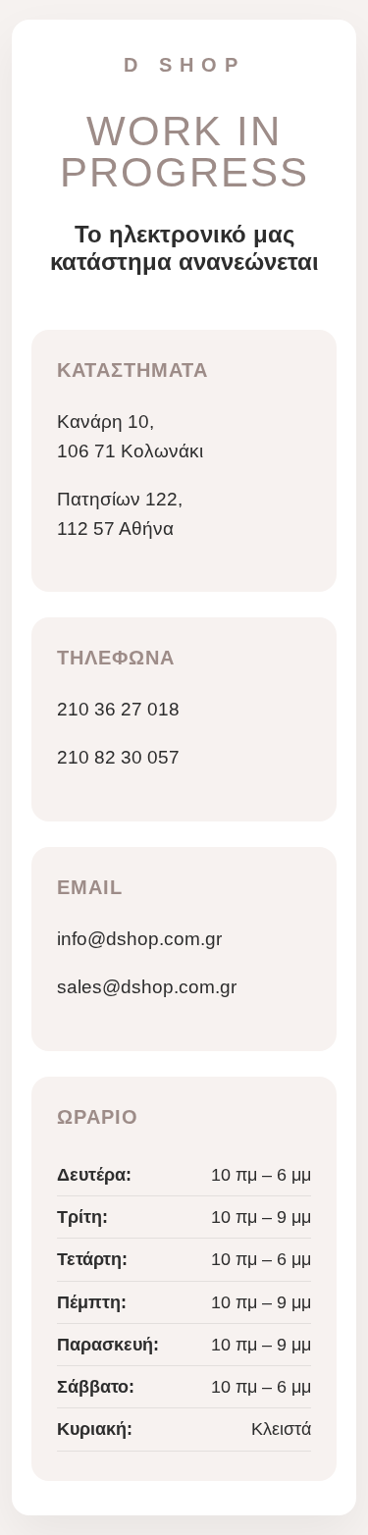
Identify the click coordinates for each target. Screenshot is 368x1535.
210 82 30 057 (118, 757)
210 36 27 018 (118, 709)
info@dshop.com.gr (139, 938)
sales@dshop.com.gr (147, 987)
